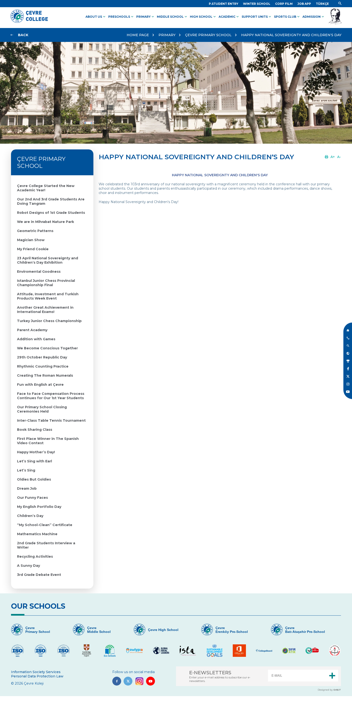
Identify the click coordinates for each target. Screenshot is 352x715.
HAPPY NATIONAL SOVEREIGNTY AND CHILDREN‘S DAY (291, 35)
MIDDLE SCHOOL (172, 16)
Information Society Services (36, 672)
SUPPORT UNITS (257, 16)
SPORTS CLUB (287, 16)
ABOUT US (95, 16)
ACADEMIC (229, 16)
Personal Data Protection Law (37, 676)
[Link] (339, 3)
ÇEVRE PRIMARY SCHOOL (208, 35)
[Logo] (29, 21)
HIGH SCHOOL (203, 16)
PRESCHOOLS (121, 16)
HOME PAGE (138, 35)
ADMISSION (313, 16)
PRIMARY (145, 16)
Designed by (329, 689)
